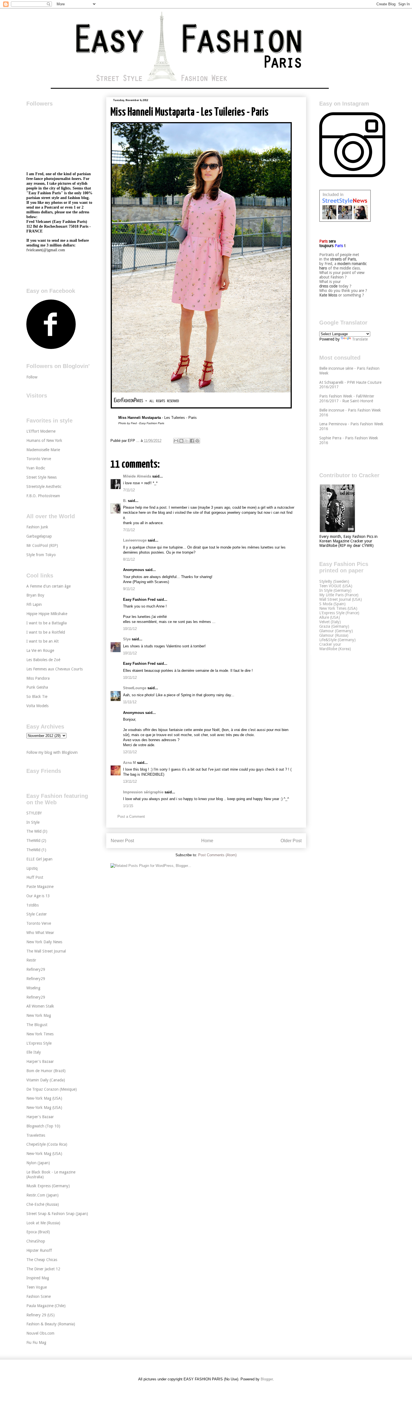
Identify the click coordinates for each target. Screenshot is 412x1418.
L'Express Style (39, 1043)
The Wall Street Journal (46, 951)
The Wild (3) (36, 831)
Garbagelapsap (39, 536)
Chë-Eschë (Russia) (42, 1204)
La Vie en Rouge (40, 650)
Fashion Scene (38, 1296)
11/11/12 (129, 702)
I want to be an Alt (42, 641)
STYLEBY (34, 813)
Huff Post (34, 877)
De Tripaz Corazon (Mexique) (51, 1089)
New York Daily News (44, 942)
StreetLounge (134, 688)
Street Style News (41, 477)
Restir (31, 960)
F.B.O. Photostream (43, 496)
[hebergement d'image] (201, 407)
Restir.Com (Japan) (42, 1195)
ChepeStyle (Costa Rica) (46, 1144)
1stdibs (32, 905)
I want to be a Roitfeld (45, 632)
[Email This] (176, 441)
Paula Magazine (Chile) (46, 1305)
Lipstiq (32, 868)
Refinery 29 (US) (40, 1315)
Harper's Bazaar (40, 1061)
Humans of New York (44, 440)
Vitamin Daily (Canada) (45, 1080)
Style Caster (36, 914)
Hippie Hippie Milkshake (46, 613)
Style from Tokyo (41, 554)
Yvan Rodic (35, 468)
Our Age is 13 (38, 896)
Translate (360, 339)
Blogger (267, 1379)
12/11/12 (130, 752)
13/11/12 (130, 781)
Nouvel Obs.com (40, 1333)
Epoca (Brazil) (38, 1232)
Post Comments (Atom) (217, 855)
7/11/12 (129, 490)
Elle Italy (33, 1052)
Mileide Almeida (137, 476)
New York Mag (38, 1015)
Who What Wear (40, 932)
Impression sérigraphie (143, 792)
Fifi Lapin (34, 604)
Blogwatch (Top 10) (43, 1126)
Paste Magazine (40, 886)
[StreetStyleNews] (345, 220)
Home (207, 840)
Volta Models (37, 706)
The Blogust (36, 1024)
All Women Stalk (40, 1006)
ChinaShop (35, 1241)
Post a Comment (131, 816)
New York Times (40, 1034)
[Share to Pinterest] (197, 441)
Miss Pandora (38, 678)
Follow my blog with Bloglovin (52, 752)
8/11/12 (129, 559)
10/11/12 (130, 629)
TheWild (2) (36, 840)
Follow (31, 377)
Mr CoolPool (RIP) (42, 545)
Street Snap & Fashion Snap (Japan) (57, 1213)
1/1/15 (128, 806)
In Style (33, 822)
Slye (127, 639)
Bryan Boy (35, 595)
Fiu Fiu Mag (36, 1342)
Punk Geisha (37, 687)
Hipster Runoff (39, 1250)
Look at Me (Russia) (43, 1223)
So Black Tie (36, 696)
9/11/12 (129, 589)
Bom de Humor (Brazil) (46, 1070)
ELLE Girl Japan (39, 859)
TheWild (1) (36, 850)
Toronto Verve (38, 458)
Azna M (129, 763)
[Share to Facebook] (192, 441)
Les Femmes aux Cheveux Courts (54, 669)
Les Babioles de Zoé (43, 659)
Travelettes (35, 1135)
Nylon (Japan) (38, 1163)
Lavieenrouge (135, 540)
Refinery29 (35, 969)
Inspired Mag (37, 1278)
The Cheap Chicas (41, 1259)
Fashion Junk (37, 527)
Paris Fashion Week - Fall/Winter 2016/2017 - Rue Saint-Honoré (346, 398)
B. (125, 501)
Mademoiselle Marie (43, 449)
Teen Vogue (36, 1287)
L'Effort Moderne (40, 431)
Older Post (291, 840)
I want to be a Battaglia (46, 623)
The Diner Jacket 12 (43, 1269)
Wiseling (33, 988)
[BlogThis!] (181, 441)
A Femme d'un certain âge (48, 586)
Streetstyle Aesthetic (43, 486)
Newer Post (122, 840)
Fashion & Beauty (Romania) (50, 1324)
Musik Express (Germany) (48, 1186)
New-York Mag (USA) (44, 1098)
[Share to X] (186, 441)
